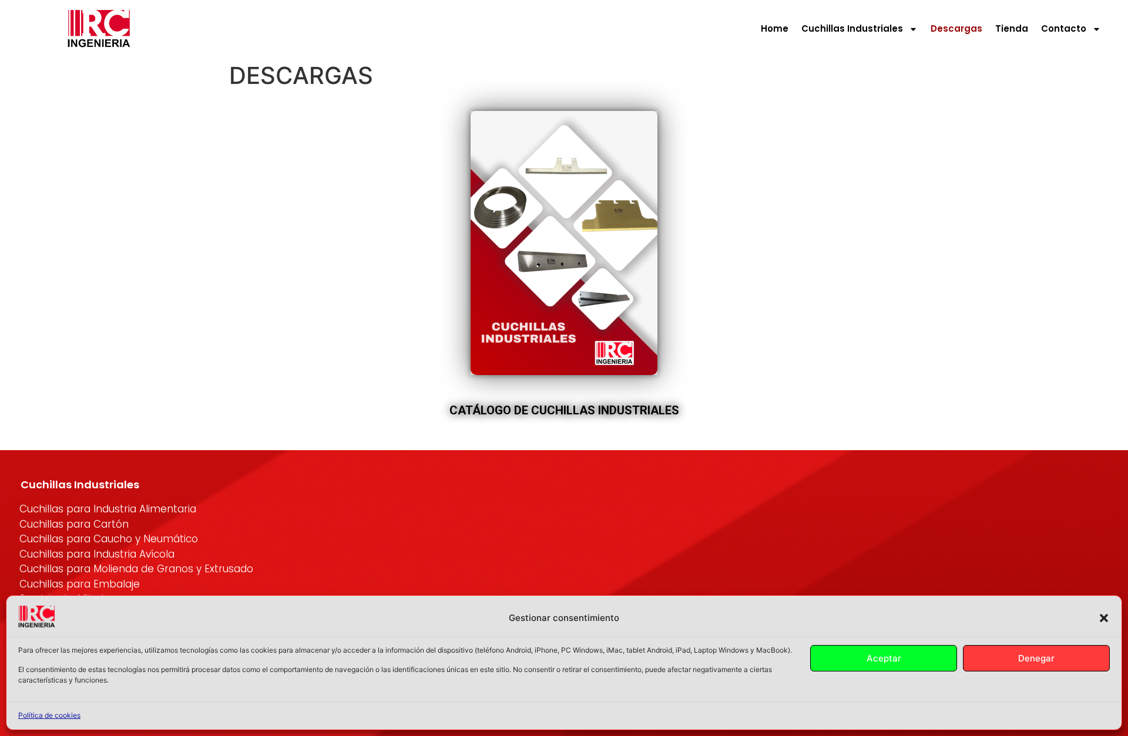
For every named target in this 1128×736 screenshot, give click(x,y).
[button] (1104, 618)
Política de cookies (49, 715)
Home (774, 28)
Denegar (1036, 658)
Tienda (1011, 28)
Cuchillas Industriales (852, 28)
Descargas (956, 28)
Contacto (1063, 28)
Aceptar (884, 658)
